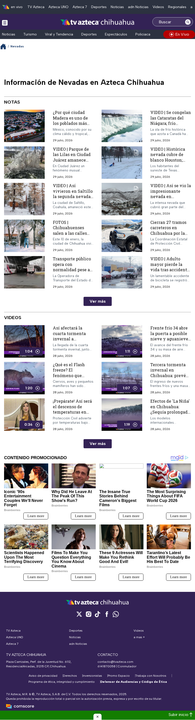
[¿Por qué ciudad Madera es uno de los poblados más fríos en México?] (24, 126)
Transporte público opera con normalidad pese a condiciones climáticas (72, 269)
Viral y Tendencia (59, 34)
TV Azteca (35, 7)
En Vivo (182, 34)
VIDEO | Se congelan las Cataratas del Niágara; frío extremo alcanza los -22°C (170, 123)
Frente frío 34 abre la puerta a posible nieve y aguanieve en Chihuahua (169, 336)
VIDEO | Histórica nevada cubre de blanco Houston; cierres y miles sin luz (169, 159)
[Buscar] (188, 22)
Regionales (177, 7)
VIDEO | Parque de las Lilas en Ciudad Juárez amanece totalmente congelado (72, 159)
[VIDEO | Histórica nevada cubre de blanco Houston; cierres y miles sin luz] (122, 162)
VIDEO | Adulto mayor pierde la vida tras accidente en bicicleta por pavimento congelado (169, 272)
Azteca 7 (80, 7)
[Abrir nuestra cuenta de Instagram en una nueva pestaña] (88, 614)
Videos (158, 7)
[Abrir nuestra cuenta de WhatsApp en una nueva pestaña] (116, 614)
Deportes (99, 7)
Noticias (117, 7)
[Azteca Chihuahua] (97, 22)
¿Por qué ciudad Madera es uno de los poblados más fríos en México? (70, 120)
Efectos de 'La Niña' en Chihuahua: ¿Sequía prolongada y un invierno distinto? (170, 411)
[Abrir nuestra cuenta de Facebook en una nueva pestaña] (107, 614)
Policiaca (142, 34)
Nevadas (17, 46)
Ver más (98, 301)
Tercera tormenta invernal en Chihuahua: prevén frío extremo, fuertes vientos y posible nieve (169, 378)
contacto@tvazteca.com (115, 662)
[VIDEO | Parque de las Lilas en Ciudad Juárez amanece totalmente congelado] (24, 162)
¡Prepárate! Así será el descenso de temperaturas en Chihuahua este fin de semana (72, 411)
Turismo (30, 34)
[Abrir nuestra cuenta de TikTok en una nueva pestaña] (97, 614)
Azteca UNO (58, 7)
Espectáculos (116, 34)
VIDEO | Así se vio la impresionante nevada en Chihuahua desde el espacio (170, 196)
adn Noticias (138, 7)
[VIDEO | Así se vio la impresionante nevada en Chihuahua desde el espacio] (122, 199)
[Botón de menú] (5, 23)
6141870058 (107, 666)
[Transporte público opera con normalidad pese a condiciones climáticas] (24, 272)
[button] (97, 717)
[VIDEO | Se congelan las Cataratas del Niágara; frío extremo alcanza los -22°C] (122, 126)
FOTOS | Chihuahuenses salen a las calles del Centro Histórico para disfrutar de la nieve (73, 236)
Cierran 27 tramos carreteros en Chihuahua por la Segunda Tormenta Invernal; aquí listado (169, 236)
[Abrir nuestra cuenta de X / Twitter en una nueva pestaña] (79, 614)
